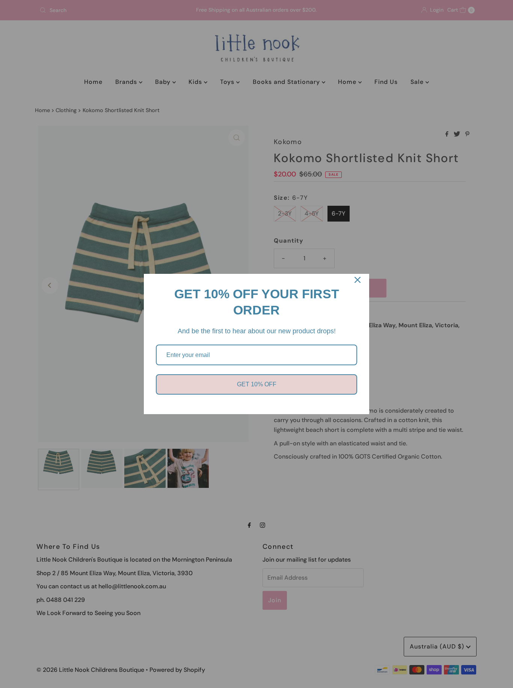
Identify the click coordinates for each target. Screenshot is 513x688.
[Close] (357, 280)
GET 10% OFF (256, 384)
